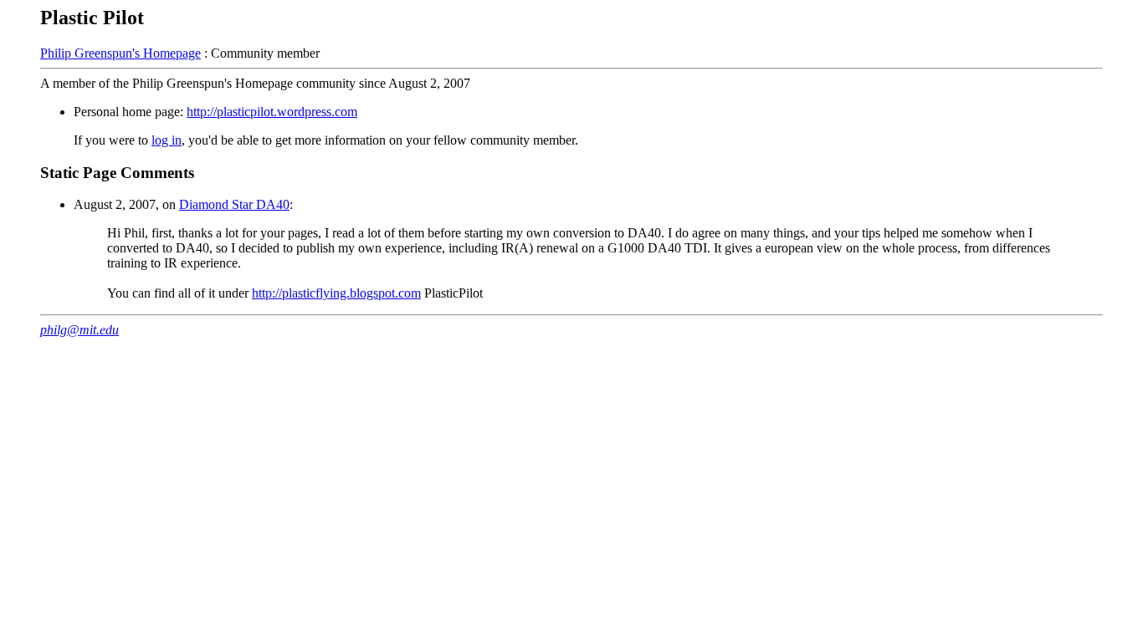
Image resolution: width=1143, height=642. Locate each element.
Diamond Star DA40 (234, 204)
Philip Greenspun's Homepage (120, 53)
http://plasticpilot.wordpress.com (272, 111)
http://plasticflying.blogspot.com (336, 293)
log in (166, 140)
